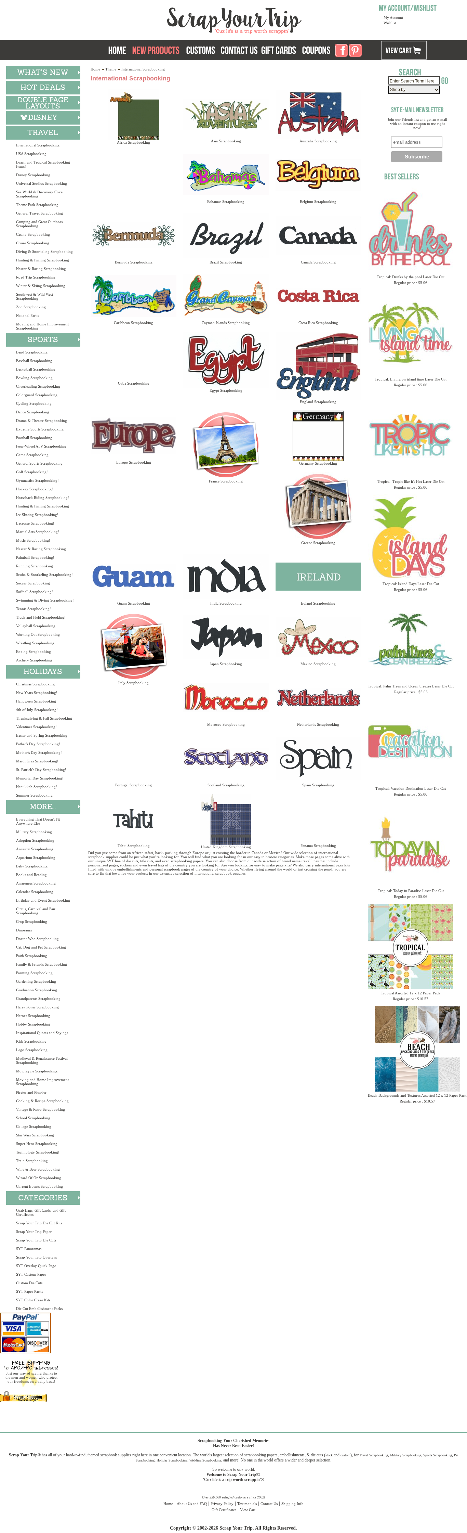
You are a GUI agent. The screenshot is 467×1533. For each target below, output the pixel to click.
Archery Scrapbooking (34, 660)
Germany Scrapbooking (318, 463)
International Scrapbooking (37, 145)
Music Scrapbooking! (33, 540)
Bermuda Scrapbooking (133, 262)
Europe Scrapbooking (133, 462)
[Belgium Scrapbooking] (318, 174)
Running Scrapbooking (34, 566)
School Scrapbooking (33, 1118)
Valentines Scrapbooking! (36, 727)
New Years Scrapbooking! (36, 693)
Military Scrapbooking (34, 832)
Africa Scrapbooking (133, 142)
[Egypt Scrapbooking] (225, 360)
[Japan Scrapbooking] (225, 637)
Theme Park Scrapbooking (37, 205)
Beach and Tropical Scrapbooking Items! (43, 164)
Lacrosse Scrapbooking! (35, 523)
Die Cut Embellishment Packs (39, 1308)
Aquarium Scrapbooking (35, 857)
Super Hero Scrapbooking (36, 1144)
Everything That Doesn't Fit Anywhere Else (38, 821)
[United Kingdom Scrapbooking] (225, 819)
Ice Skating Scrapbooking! (37, 515)
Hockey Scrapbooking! (34, 489)
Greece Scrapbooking (318, 543)
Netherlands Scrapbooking (318, 724)
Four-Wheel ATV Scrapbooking (41, 446)
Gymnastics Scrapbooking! (37, 480)
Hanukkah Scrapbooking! (36, 787)
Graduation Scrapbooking (36, 990)
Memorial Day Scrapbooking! (40, 778)
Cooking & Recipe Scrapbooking (42, 1101)
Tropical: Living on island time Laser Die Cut (410, 379)
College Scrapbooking (33, 1126)
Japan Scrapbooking (226, 664)
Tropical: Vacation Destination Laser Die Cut (410, 788)
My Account (393, 17)
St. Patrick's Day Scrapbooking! (41, 770)
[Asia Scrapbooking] (225, 114)
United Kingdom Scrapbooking (226, 847)
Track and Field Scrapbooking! (41, 617)
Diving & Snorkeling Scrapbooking (44, 251)
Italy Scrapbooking (133, 683)
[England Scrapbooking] (318, 366)
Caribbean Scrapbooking (133, 323)
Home (95, 69)
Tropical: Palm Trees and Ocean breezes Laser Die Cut (411, 686)
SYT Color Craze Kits (33, 1300)
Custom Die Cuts (29, 1283)
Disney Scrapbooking (33, 175)
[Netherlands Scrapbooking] (318, 697)
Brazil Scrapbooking (226, 262)
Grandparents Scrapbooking (38, 998)
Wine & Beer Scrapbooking (38, 1169)
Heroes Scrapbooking (33, 1016)
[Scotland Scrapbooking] (225, 758)
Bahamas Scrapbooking (225, 201)
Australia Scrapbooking (318, 141)
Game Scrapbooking (32, 455)
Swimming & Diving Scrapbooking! (45, 600)
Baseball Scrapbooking (34, 361)
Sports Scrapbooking (437, 1455)
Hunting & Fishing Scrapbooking (42, 260)
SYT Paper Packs (29, 1291)
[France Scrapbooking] (225, 445)
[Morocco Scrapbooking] (225, 697)
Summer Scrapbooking (34, 795)
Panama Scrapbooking (318, 845)
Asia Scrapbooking (226, 141)
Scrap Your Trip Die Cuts (36, 1240)
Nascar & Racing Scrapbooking (41, 269)
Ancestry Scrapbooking (34, 849)
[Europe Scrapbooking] (133, 435)
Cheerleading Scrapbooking (38, 386)
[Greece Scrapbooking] (318, 506)
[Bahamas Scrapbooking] (225, 174)
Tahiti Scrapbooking (134, 845)
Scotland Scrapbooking (226, 785)
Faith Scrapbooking (31, 956)
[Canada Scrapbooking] (318, 235)
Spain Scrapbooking (318, 785)
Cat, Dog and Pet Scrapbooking (41, 947)
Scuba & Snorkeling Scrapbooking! (44, 574)
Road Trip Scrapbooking (35, 277)
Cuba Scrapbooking (133, 383)
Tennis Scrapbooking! (33, 609)
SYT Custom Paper (31, 1274)
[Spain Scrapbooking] (318, 758)
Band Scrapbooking (32, 352)
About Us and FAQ (192, 1504)
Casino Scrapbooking (33, 234)
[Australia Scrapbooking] (318, 114)
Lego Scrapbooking (32, 1050)
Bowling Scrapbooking (34, 378)
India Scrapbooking (226, 603)
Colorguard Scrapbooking (36, 395)
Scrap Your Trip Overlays (36, 1257)
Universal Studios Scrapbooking (41, 183)
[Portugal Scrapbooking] (133, 758)
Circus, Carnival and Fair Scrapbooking (35, 911)
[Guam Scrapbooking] (133, 576)
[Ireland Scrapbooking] (318, 576)
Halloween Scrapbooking (36, 701)
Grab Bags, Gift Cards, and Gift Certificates (41, 1212)
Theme (110, 69)
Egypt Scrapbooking (226, 390)
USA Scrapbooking (31, 154)
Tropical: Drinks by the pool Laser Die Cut (410, 277)
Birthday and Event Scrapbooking (43, 900)
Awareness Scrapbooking (36, 883)
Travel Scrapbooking (374, 1455)
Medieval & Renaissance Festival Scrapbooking (42, 1060)
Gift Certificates (224, 1510)
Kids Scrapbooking (31, 1041)
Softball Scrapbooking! (34, 592)
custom (345, 1455)
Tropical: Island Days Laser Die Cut (411, 584)
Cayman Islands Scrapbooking (226, 323)
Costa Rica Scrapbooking (318, 323)
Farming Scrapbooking (34, 973)
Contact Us (269, 1504)
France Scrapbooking (226, 481)
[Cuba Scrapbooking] (133, 356)
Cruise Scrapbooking (32, 243)
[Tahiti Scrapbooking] (133, 818)
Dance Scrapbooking (32, 412)
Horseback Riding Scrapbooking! (42, 497)
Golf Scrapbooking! (32, 472)
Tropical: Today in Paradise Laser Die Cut (411, 891)
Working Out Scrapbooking (38, 634)
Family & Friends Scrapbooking (41, 964)
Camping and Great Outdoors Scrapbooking (39, 224)
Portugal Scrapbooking (133, 785)
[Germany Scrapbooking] (318, 436)
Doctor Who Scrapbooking (37, 939)
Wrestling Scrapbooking (35, 643)
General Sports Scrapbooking (39, 463)
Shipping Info (292, 1504)
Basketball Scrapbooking (35, 369)
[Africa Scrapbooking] (133, 114)
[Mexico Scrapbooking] (318, 637)
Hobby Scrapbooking (33, 1024)
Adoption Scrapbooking (35, 840)
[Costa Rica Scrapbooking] (318, 296)
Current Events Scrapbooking (39, 1186)
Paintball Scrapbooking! (35, 557)
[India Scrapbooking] (225, 576)
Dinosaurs (24, 930)
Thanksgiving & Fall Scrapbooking (44, 718)
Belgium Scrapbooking (318, 201)
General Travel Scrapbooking (39, 213)
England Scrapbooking (318, 402)
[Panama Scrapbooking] (318, 818)
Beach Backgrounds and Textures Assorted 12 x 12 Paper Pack (417, 1095)
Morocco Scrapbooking (226, 724)
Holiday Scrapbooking (172, 1460)
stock (329, 1455)
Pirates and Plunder (31, 1092)
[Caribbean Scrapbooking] (133, 296)
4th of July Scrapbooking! (37, 710)
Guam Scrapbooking (133, 603)
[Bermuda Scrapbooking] (133, 235)
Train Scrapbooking (32, 1161)
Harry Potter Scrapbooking (37, 1007)
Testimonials (247, 1504)
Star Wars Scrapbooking (35, 1135)
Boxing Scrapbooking (33, 651)
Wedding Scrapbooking (205, 1460)
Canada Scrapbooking (318, 262)
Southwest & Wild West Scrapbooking (34, 296)
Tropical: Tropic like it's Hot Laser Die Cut (410, 481)
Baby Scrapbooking (32, 866)
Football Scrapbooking (34, 438)
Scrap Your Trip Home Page (188, 19)
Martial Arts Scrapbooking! (37, 532)
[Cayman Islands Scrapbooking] (225, 296)
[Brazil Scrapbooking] (225, 235)
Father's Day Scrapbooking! (38, 744)
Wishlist (390, 23)
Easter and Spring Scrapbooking (41, 735)
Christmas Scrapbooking (35, 684)
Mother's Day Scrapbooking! (39, 752)
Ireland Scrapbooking (318, 603)
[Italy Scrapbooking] (133, 646)
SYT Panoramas (28, 1249)
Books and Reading (31, 875)
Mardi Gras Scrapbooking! (37, 761)
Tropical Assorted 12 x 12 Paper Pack (410, 993)
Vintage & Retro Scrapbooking (40, 1109)
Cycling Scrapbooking (34, 403)
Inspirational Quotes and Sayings (42, 1033)
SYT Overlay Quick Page (36, 1266)
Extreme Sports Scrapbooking (40, 429)
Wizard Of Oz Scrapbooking (38, 1178)
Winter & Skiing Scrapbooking (40, 286)
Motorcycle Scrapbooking (36, 1071)
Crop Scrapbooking (31, 921)
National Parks (27, 315)
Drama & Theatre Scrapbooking (41, 420)
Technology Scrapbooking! (37, 1152)
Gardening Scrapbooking (36, 981)
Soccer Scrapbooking (33, 583)
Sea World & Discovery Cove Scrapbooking (39, 194)
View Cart (247, 1510)
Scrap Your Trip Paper (34, 1231)
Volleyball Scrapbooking (35, 626)
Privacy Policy (222, 1504)
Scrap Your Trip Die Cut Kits (39, 1223)
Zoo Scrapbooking (31, 307)
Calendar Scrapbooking (34, 892)
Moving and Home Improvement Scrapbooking (42, 326)
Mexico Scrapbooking (318, 664)
